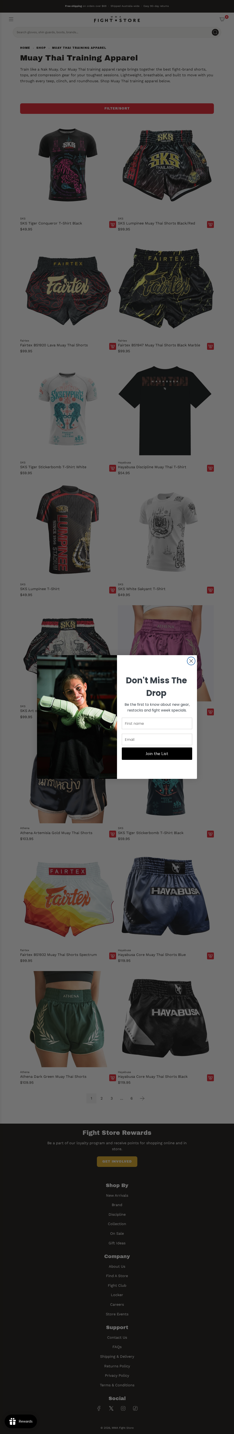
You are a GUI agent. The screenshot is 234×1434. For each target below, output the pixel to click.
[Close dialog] (191, 661)
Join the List (157, 753)
